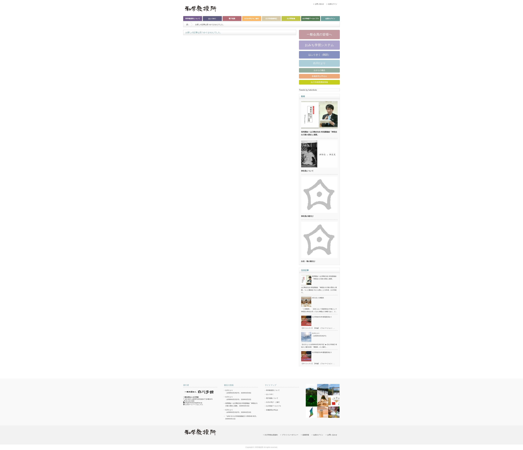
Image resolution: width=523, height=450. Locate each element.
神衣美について (307, 171)
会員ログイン (332, 4)
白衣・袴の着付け (308, 261)
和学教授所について (192, 19)
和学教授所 (259, 447)
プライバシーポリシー (290, 435)
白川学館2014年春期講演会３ (322, 317)
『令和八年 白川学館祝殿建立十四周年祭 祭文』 (241, 416)
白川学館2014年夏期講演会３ (322, 352)
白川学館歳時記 (271, 19)
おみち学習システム (319, 45)
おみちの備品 (319, 70)
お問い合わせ (319, 4)
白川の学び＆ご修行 (251, 19)
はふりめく (212, 19)
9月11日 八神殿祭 (318, 298)
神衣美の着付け (307, 216)
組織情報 (305, 435)
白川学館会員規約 (271, 435)
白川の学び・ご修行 (273, 402)
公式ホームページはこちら (194, 404)
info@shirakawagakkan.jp (193, 402)
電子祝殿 (232, 19)
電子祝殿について (272, 398)
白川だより (319, 63)
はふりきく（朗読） (319, 54)
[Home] (187, 24)
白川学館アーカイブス (310, 19)
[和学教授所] (200, 8)
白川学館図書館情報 (319, 82)
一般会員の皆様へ (319, 34)
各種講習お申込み (319, 76)
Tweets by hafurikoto (308, 90)
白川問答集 (291, 19)
